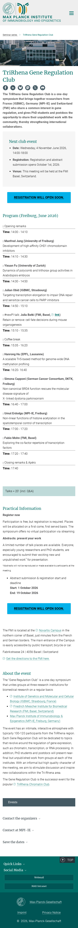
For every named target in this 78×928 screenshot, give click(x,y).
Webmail (39, 877)
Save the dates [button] (14, 842)
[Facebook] (5, 87)
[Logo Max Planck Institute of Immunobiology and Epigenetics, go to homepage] (32, 12)
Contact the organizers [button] (20, 818)
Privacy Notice (51, 912)
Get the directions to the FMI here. (28, 658)
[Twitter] (35, 87)
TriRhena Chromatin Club (33, 784)
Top (70, 860)
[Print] (42, 87)
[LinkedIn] (13, 87)
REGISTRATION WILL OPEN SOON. (39, 197)
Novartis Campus (50, 630)
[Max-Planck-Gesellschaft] (23, 902)
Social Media (14, 870)
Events (12, 802)
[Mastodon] (27, 87)
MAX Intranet (39, 886)
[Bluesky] (20, 87)
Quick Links (13, 864)
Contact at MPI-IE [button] (17, 830)
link (57, 315)
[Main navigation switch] (71, 13)
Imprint (21, 912)
